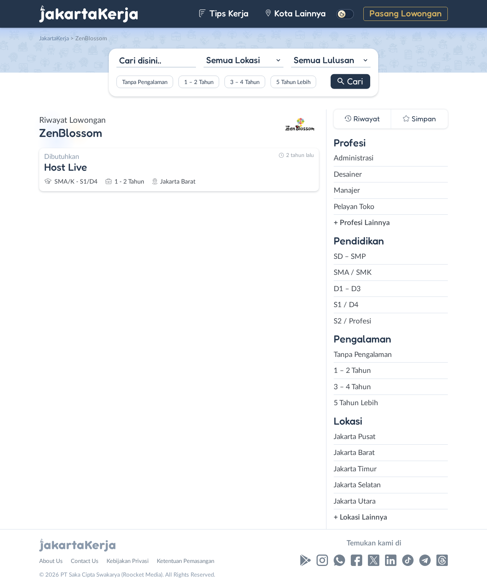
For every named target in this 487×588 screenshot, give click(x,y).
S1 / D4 (346, 305)
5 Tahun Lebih (293, 82)
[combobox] (243, 61)
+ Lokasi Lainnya (360, 517)
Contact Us (85, 561)
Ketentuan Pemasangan (185, 561)
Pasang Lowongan (405, 13)
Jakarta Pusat (355, 437)
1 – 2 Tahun (198, 82)
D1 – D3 (347, 289)
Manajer (347, 190)
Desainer (348, 174)
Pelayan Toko (354, 207)
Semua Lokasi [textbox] (233, 60)
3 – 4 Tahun (244, 82)
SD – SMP (350, 256)
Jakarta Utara (355, 501)
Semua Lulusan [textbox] (324, 60)
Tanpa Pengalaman (144, 82)
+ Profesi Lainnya (362, 223)
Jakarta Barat (354, 452)
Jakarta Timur (355, 469)
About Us (51, 561)
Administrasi (354, 158)
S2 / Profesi (352, 321)
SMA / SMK (353, 272)
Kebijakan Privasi (128, 561)
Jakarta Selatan (357, 485)
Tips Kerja (227, 13)
